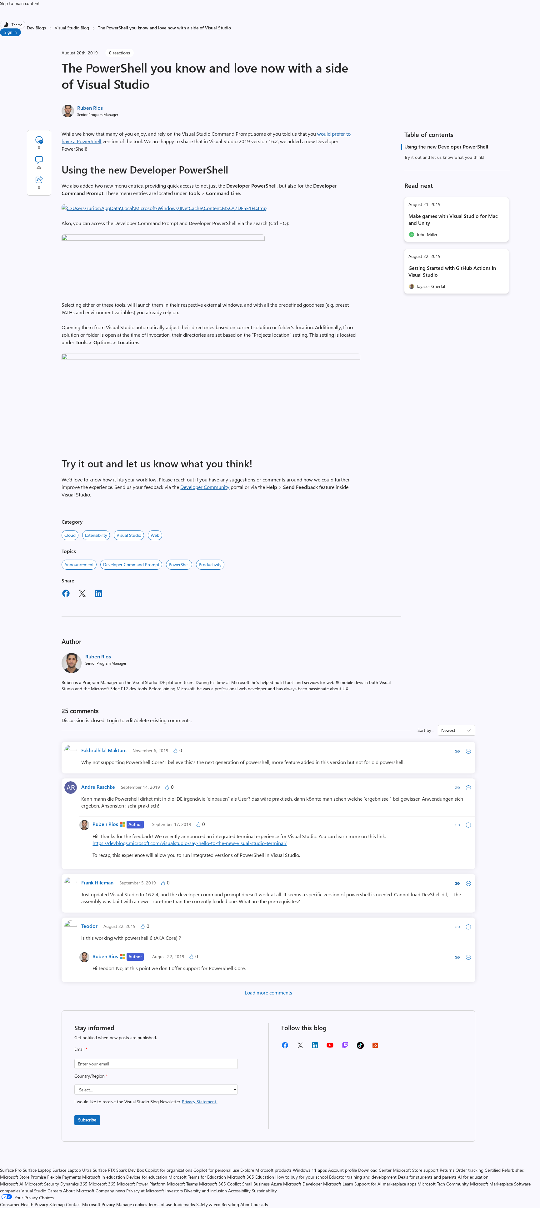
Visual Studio (129, 535)
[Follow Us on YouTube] (330, 1047)
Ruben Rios (90, 107)
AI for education (473, 1177)
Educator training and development (363, 1177)
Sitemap (57, 1204)
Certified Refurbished (504, 1170)
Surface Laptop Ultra (72, 1170)
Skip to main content (20, 3)
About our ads (254, 1204)
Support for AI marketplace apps (385, 1184)
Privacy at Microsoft (145, 1191)
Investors (174, 1191)
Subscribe (87, 1120)
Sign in (10, 32)
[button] (164, 208)
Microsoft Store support (415, 1170)
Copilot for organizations (168, 1170)
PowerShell (179, 564)
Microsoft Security (42, 1184)
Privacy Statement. (199, 1102)
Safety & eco (208, 1204)
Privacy (109, 1204)
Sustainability (264, 1191)
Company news (110, 1191)
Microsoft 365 (102, 1184)
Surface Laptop (37, 1170)
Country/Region (91, 1076)
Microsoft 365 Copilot (220, 1184)
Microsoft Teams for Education (197, 1177)
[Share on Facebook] (66, 594)
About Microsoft (78, 1191)
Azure (276, 1184)
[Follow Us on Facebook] (285, 1047)
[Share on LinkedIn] (98, 594)
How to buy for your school (301, 1177)
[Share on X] (82, 594)
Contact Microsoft (83, 1204)
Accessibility (239, 1191)
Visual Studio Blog (72, 28)
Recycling (230, 1204)
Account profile (342, 1170)
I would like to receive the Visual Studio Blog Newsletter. (145, 1102)
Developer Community (204, 487)
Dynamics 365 (74, 1184)
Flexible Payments (64, 1177)
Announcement (79, 564)
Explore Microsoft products (266, 1170)
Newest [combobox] (448, 730)
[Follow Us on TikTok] (360, 1047)
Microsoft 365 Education (250, 1177)
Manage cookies (131, 1204)
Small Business (256, 1184)
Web (155, 535)
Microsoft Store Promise (23, 1177)
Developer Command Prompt (131, 564)
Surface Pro (11, 1170)
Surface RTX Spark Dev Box (118, 1170)
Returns (447, 1170)
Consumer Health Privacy (24, 1204)
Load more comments (268, 992)
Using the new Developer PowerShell (446, 146)
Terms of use (160, 1204)
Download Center (375, 1170)
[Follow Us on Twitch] (345, 1047)
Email (81, 1049)
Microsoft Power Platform (141, 1184)
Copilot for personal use (216, 1170)
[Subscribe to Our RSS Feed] (375, 1047)
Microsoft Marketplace (491, 1184)
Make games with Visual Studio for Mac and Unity (453, 219)
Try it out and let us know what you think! (444, 157)
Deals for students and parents (427, 1177)
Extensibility (96, 535)
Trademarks (184, 1204)
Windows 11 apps (310, 1170)
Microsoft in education (103, 1177)
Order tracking (469, 1170)
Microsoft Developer (302, 1184)
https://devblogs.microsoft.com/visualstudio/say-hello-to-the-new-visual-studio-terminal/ (189, 843)
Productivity (210, 564)
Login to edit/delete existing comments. (149, 720)
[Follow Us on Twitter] (300, 1047)
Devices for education (146, 1177)
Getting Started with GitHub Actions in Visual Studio (452, 271)
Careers (55, 1191)
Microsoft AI (11, 1184)
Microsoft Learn (338, 1184)
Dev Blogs (36, 28)
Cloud (70, 535)
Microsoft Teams (182, 1184)
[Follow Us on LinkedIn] (315, 1047)
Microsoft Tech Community (443, 1184)
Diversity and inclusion (205, 1191)
